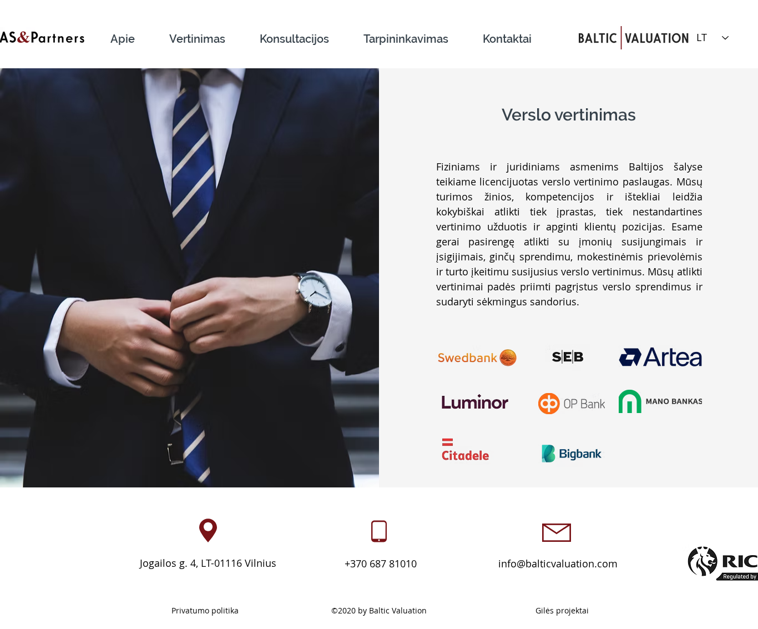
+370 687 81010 (379, 563)
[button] (207, 34)
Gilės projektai (562, 610)
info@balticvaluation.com (558, 563)
